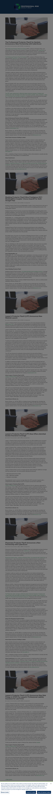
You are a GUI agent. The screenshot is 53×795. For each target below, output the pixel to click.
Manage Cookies (5, 792)
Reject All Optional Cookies (44, 792)
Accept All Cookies (31, 792)
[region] (26, 788)
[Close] (51, 783)
